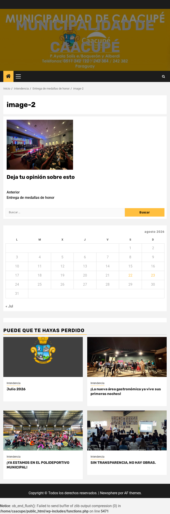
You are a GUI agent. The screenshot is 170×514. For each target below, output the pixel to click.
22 (130, 275)
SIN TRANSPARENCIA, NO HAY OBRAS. (123, 462)
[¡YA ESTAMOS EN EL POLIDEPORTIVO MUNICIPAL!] (43, 430)
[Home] (8, 77)
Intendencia (14, 383)
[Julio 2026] (43, 357)
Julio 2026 (16, 389)
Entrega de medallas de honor (30, 195)
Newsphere (108, 493)
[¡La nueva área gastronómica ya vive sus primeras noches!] (127, 357)
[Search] (163, 76)
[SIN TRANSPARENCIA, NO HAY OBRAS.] (127, 430)
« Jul (9, 306)
